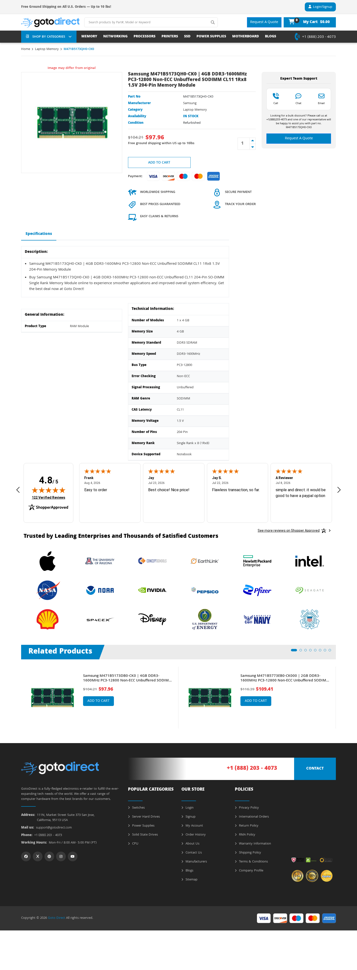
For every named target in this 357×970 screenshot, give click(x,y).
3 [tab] (307, 651)
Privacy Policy (248, 808)
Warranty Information (254, 843)
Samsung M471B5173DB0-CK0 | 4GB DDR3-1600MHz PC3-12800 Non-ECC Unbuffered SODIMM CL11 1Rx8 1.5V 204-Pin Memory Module (127, 678)
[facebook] (26, 856)
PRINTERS (170, 37)
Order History (195, 834)
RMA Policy (246, 834)
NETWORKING (115, 37)
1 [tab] (293, 651)
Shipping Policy (249, 852)
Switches (138, 808)
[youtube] (72, 856)
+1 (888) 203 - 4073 (319, 37)
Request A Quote (264, 22)
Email (321, 103)
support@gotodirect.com (54, 827)
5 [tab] (316, 651)
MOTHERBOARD (245, 37)
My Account (194, 826)
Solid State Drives (144, 834)
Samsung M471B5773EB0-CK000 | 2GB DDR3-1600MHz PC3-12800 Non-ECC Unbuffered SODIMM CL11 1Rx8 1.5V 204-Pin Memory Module (285, 678)
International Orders (253, 817)
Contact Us (193, 852)
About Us (192, 843)
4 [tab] (311, 651)
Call (275, 103)
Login (189, 808)
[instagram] (61, 856)
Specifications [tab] (39, 234)
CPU (134, 843)
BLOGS (270, 37)
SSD (187, 37)
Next (339, 694)
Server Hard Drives (145, 817)
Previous (17, 694)
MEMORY (89, 37)
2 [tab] (302, 651)
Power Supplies (142, 826)
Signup (190, 817)
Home (25, 49)
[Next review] (339, 489)
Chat (298, 103)
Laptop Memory (47, 49)
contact (315, 769)
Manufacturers (196, 861)
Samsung (189, 103)
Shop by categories (48, 37)
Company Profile (250, 870)
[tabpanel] (99, 698)
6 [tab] (321, 651)
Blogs (189, 870)
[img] (49, 490)
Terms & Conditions (253, 861)
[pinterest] (49, 856)
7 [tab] (326, 651)
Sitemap (191, 879)
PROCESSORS (144, 37)
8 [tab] (331, 651)
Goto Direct (56, 918)
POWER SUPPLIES (211, 37)
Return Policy (248, 826)
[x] (37, 856)
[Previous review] (18, 489)
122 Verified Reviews (48, 497)
